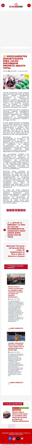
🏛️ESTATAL (16, 408)
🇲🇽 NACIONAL (12, 71)
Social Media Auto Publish (8, 444)
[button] (25, 404)
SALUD (5, 71)
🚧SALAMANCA (24, 408)
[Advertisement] (16, 28)
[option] (16, 414)
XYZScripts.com (26, 444)
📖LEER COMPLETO (15, 328)
